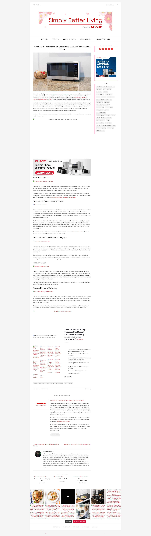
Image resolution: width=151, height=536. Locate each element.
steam (107, 120)
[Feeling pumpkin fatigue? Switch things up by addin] (37, 512)
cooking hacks (100, 94)
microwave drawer (101, 112)
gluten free (109, 99)
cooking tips (109, 94)
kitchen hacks (109, 107)
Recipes (44, 39)
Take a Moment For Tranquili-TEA (82, 479)
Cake (104, 89)
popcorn (113, 115)
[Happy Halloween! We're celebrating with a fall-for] (52, 512)
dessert (103, 97)
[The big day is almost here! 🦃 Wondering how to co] (37, 496)
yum (104, 130)
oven (108, 115)
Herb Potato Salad (62, 479)
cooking (105, 91)
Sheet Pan (109, 117)
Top (116, 532)
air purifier (99, 86)
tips (108, 128)
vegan (112, 128)
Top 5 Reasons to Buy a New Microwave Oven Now (59, 94)
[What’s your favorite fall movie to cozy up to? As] (68, 496)
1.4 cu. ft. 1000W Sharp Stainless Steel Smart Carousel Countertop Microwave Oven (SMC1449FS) (74, 334)
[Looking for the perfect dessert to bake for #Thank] (52, 496)
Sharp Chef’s (85, 39)
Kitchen (108, 104)
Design (54, 39)
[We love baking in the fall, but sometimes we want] (98, 512)
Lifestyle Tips (42, 383)
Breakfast (99, 89)
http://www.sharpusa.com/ (63, 421)
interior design (100, 104)
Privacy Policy (43, 533)
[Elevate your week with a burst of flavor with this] (83, 496)
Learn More (55, 434)
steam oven (108, 123)
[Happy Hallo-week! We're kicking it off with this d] (68, 512)
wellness (99, 130)
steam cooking (100, 123)
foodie (102, 99)
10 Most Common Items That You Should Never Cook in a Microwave (46, 445)
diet (108, 97)
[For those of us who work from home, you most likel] (83, 512)
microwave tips (59, 383)
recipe (98, 117)
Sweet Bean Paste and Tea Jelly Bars (42, 479)
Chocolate (99, 91)
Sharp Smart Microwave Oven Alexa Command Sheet (63, 197)
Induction (106, 102)
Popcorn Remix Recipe (79, 232)
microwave (105, 110)
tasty (114, 125)
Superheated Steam (106, 125)
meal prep (99, 110)
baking (112, 86)
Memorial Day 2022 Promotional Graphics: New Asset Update (77, 444)
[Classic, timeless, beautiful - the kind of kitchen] (114, 496)
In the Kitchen (69, 39)
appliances (106, 86)
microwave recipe (101, 115)
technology (103, 128)
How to (35, 383)
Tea (97, 128)
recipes (103, 117)
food (98, 99)
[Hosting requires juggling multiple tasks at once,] (98, 496)
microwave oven (50, 383)
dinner (112, 97)
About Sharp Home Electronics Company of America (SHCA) (67, 400)
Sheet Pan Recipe (101, 120)
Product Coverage (103, 39)
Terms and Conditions (51, 533)
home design (100, 102)
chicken (109, 89)
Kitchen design (100, 107)
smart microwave (68, 383)
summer (98, 125)
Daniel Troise (44, 389)
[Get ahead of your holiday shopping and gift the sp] (114, 512)
